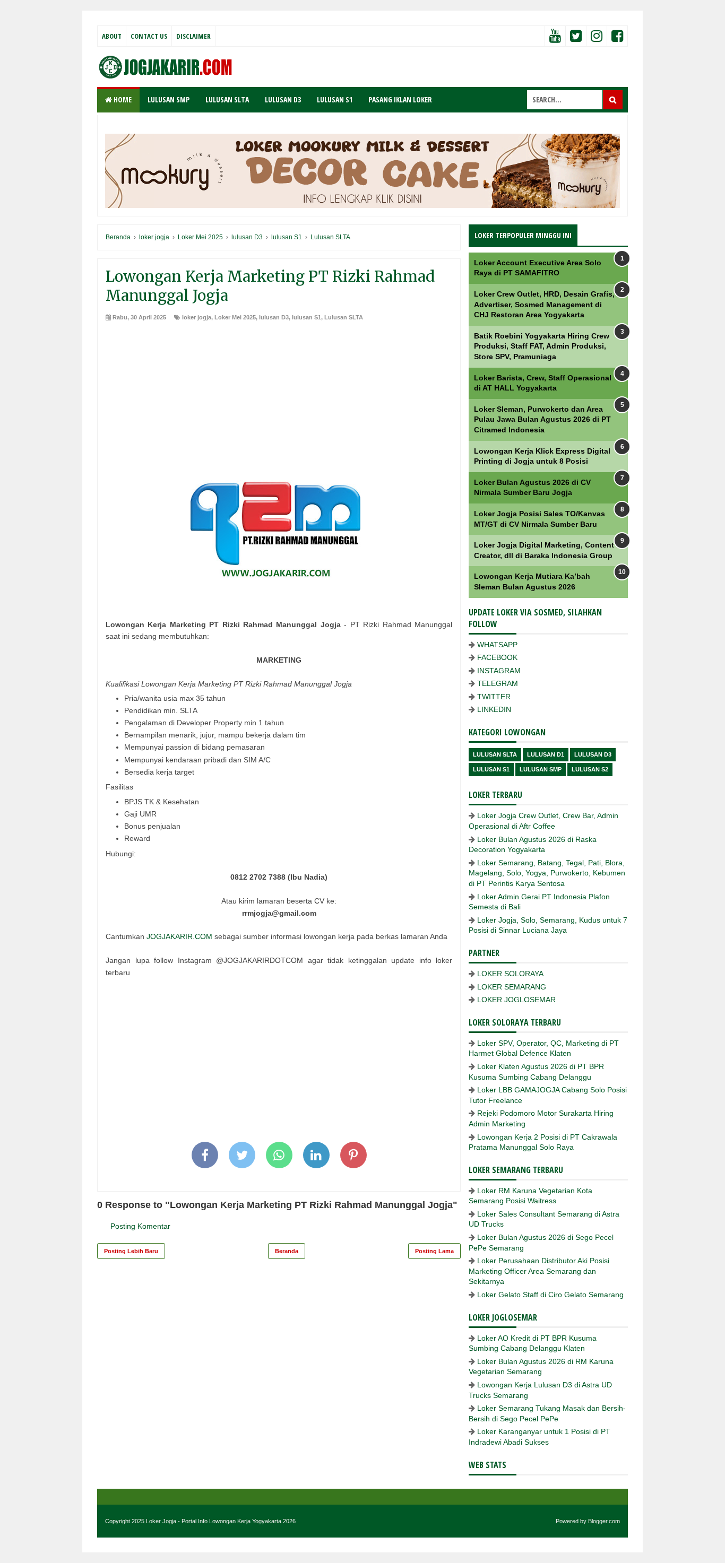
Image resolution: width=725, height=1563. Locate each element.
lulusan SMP (541, 769)
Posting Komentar (140, 1226)
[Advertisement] (279, 401)
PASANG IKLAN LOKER (400, 99)
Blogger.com (604, 1521)
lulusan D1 (545, 754)
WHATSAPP (497, 644)
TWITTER (494, 696)
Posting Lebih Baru (131, 1251)
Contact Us (149, 36)
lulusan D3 (274, 317)
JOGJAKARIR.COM (179, 936)
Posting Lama (434, 1251)
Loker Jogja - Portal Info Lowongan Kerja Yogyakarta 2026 (221, 1521)
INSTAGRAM (499, 670)
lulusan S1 (306, 317)
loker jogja (196, 317)
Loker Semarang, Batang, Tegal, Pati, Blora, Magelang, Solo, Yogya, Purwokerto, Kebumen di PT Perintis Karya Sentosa (547, 873)
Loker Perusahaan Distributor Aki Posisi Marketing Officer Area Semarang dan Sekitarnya (539, 1271)
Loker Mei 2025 (235, 317)
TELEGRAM (497, 683)
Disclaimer (193, 36)
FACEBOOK (497, 657)
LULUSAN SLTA (227, 99)
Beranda (286, 1251)
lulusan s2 (590, 769)
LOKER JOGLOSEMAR (516, 999)
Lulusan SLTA (343, 317)
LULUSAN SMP (168, 99)
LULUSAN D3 (283, 99)
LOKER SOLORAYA (510, 973)
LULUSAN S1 (334, 99)
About (112, 36)
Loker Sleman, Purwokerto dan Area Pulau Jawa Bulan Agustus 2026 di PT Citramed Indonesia (542, 419)
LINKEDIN (494, 709)
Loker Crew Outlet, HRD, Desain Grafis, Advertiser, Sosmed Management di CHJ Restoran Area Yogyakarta (544, 304)
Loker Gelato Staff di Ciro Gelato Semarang (550, 1294)
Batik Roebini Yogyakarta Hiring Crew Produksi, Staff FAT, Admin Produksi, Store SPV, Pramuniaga (541, 346)
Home (122, 99)
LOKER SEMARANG (511, 987)
